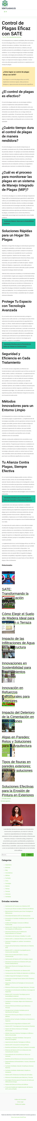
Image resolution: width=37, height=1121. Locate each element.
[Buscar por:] (14, 854)
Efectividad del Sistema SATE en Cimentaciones (17, 915)
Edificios (7, 875)
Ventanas (7, 894)
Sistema (7, 886)
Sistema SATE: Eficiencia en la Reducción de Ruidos (18, 1074)
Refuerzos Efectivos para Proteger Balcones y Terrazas (19, 987)
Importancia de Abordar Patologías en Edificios (17, 1042)
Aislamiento (8, 865)
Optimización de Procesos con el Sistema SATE (17, 906)
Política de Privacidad (20, 1099)
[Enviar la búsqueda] (23, 854)
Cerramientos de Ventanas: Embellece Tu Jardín (18, 936)
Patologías (8, 883)
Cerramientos (8, 873)
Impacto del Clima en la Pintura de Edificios (16, 1084)
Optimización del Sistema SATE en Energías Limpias (19, 959)
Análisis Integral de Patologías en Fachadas (16, 976)
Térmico (7, 888)
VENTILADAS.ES (9, 8)
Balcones (7, 867)
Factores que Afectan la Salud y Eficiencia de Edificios (19, 908)
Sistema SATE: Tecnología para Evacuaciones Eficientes (20, 1026)
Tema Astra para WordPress (18, 1117)
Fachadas (8, 878)
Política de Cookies (20, 1104)
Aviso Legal (20, 1102)
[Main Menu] (5, 12)
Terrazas (7, 891)
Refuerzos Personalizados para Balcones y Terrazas (19, 1077)
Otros (4, 37)
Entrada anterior (6, 798)
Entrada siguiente (6, 801)
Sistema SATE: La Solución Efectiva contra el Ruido (18, 938)
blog (6, 870)
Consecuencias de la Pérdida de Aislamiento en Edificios (20, 973)
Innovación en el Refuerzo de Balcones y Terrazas (18, 998)
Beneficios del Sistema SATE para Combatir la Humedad (20, 1047)
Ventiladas (8, 896)
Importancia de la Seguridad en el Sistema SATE (17, 1023)
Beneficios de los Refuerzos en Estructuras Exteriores (19, 1059)
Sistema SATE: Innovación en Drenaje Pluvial (17, 1044)
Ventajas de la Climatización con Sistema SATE (17, 970)
